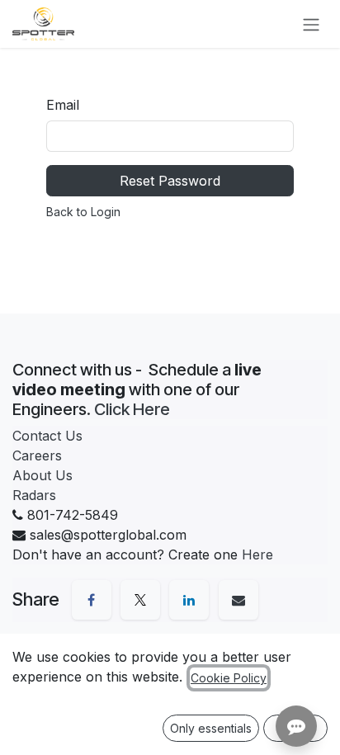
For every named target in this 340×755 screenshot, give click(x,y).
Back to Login (83, 212)
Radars (34, 495)
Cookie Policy (229, 678)
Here (257, 554)
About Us (42, 475)
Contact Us (47, 435)
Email (62, 105)
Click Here (132, 409)
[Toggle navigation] (311, 24)
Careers (37, 455)
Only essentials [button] (211, 728)
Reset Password (170, 180)
